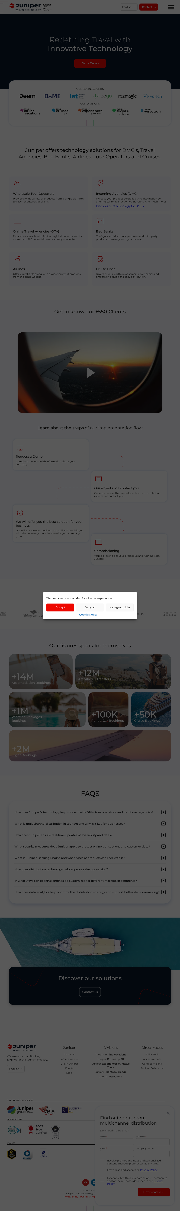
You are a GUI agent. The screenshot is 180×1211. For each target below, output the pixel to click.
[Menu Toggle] (171, 7)
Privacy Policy (149, 1169)
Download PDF (153, 1192)
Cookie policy (109, 1196)
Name (103, 1137)
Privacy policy (70, 1196)
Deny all (90, 607)
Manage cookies (120, 607)
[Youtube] (85, 1182)
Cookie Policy (88, 614)
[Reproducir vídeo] (90, 372)
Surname (141, 1137)
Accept (60, 607)
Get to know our (90, 312)
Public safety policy (90, 1196)
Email (103, 1148)
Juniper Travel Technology (79, 1193)
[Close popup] (168, 1113)
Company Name (144, 1148)
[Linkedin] (94, 1182)
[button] (129, 7)
